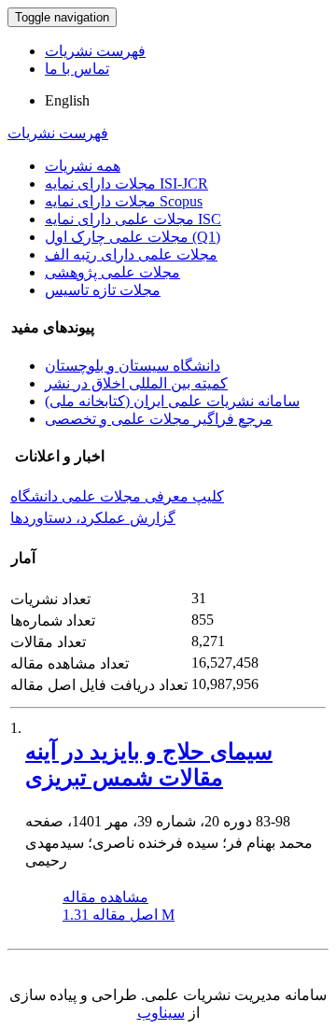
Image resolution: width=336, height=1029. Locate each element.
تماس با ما (77, 69)
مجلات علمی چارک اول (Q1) (132, 237)
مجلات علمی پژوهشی (112, 272)
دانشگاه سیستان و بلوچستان (132, 366)
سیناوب (161, 1013)
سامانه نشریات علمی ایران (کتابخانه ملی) (172, 401)
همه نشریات (82, 166)
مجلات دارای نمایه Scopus (124, 201)
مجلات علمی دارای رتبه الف (131, 254)
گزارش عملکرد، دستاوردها (92, 518)
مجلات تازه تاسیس (103, 290)
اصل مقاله (119, 915)
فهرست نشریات (95, 51)
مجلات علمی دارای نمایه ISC (133, 219)
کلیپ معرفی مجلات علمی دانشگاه (117, 496)
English (67, 100)
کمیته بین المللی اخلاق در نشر (136, 383)
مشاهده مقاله (105, 897)
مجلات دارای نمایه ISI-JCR (126, 183)
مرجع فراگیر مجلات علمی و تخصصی (159, 419)
